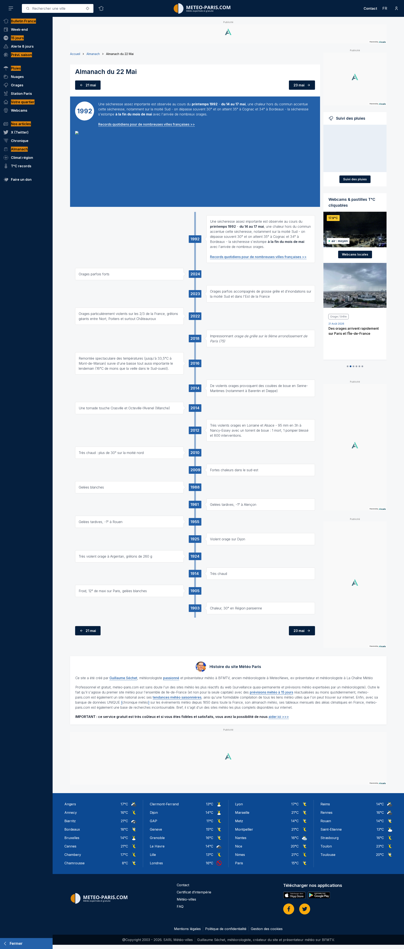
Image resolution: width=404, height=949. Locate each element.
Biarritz (70, 821)
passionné (171, 678)
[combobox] (57, 8)
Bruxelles (71, 838)
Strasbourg (329, 838)
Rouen (325, 821)
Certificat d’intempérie (194, 892)
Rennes (326, 812)
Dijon (154, 812)
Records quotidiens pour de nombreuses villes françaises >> (146, 124)
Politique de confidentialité (225, 929)
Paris (239, 863)
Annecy (70, 812)
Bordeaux (72, 829)
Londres (156, 863)
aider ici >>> (278, 717)
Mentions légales (187, 929)
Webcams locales (355, 254)
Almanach (93, 54)
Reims (325, 804)
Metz (239, 821)
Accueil (75, 54)
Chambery (72, 855)
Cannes (70, 846)
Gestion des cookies (267, 929)
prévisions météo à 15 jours (271, 692)
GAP (153, 821)
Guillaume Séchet (123, 678)
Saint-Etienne (331, 829)
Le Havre (157, 846)
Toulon (326, 846)
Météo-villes (186, 899)
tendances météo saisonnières (177, 697)
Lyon (239, 804)
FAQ (180, 906)
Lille (153, 855)
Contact (370, 8)
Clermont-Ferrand (164, 804)
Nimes (240, 855)
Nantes (240, 838)
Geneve (156, 829)
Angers (70, 804)
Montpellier (244, 829)
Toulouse (327, 855)
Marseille (242, 812)
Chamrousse (74, 863)
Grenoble (157, 838)
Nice (238, 846)
